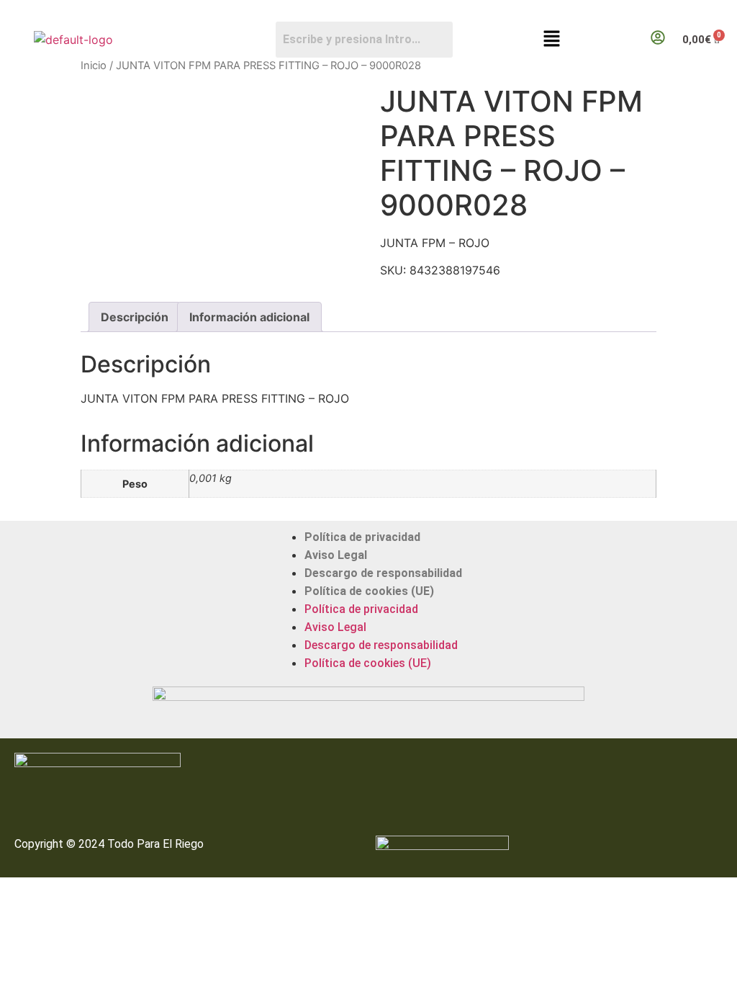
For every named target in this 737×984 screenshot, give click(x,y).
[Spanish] (730, 11)
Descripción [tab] (134, 317)
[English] (716, 11)
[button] (552, 39)
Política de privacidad (362, 537)
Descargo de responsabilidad (383, 573)
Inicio (94, 65)
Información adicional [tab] (249, 317)
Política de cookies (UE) (369, 591)
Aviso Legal (335, 555)
